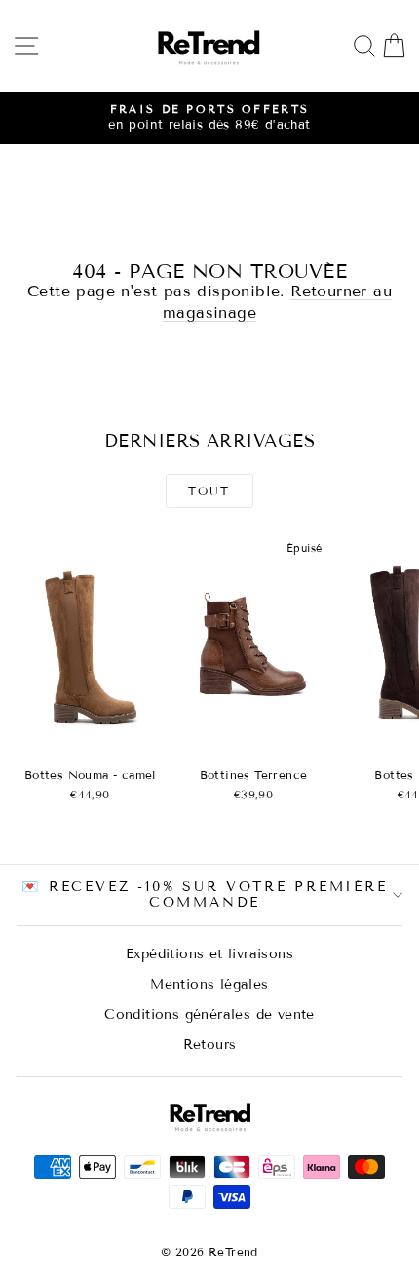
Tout (209, 491)
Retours (210, 1044)
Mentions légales (209, 984)
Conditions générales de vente (209, 1014)
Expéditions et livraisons (209, 954)
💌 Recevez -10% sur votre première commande (204, 894)
